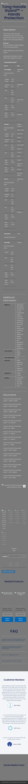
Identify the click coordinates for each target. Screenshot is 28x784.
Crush (18, 351)
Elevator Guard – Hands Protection (7, 609)
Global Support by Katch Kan (20, 362)
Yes (18, 357)
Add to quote (8, 571)
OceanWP (23, 782)
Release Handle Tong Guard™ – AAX (20, 609)
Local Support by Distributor (20, 368)
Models (4, 556)
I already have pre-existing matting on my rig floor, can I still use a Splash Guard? (13, 640)
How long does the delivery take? (11, 661)
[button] (24, 486)
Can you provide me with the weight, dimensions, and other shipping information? (12, 648)
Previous (14, 548)
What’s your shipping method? (10, 655)
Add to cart (7, 614)
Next (14, 550)
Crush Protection (6, 605)
